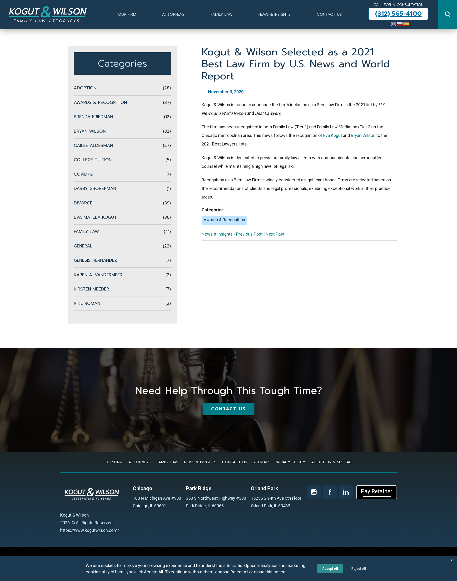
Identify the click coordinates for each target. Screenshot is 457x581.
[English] (394, 23)
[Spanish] (406, 23)
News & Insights (274, 14)
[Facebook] (330, 492)
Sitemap (261, 462)
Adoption (122, 88)
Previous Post (249, 234)
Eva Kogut (332, 135)
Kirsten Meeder (122, 289)
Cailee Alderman (122, 145)
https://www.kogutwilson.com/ (89, 530)
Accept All (330, 569)
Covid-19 (122, 174)
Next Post (275, 234)
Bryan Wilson (363, 135)
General (122, 246)
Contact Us (329, 14)
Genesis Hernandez (122, 260)
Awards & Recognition (224, 219)
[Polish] (400, 23)
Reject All (358, 569)
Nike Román (122, 303)
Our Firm (127, 14)
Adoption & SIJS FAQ (332, 462)
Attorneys (173, 14)
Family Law (222, 14)
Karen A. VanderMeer (122, 274)
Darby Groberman (122, 188)
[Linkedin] (346, 492)
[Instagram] (314, 492)
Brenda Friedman (122, 116)
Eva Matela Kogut (122, 217)
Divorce (122, 203)
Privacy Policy (290, 462)
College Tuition (122, 159)
